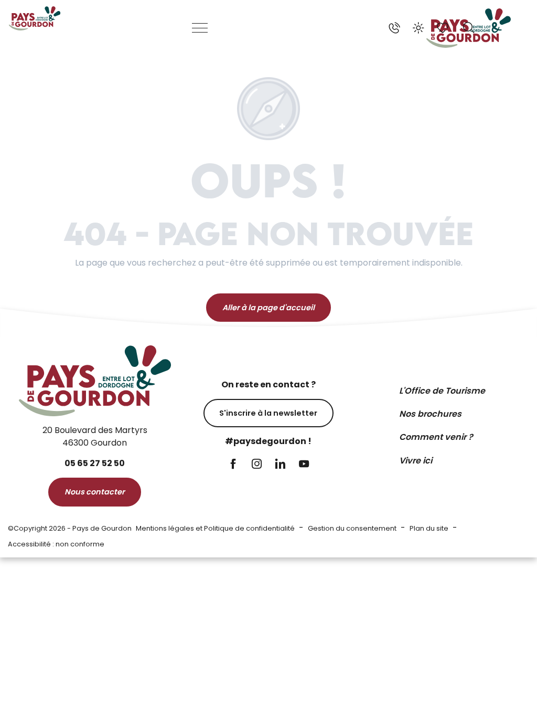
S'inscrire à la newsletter (268, 413)
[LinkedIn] (280, 465)
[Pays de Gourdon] (34, 18)
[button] (469, 28)
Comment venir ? (436, 437)
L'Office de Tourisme (442, 391)
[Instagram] (257, 465)
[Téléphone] (394, 28)
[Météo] (418, 28)
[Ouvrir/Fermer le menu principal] (200, 28)
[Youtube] (304, 465)
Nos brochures (430, 414)
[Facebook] (233, 465)
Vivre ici (415, 461)
